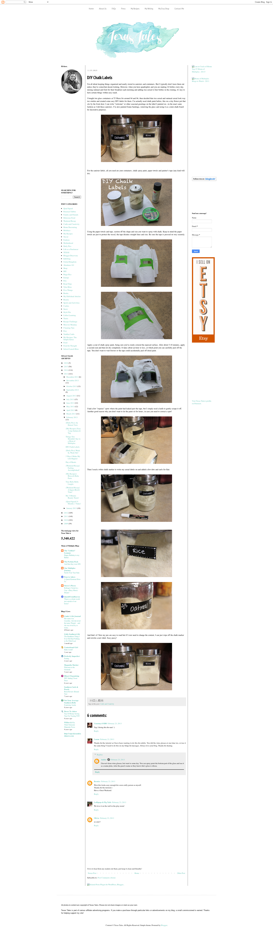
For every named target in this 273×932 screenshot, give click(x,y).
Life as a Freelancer (70, 249)
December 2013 (72, 377)
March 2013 (71, 413)
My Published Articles (72, 296)
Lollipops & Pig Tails (102, 802)
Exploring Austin (70, 705)
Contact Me (179, 8)
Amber (103, 759)
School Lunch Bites (71, 349)
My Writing (149, 8)
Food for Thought (70, 345)
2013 (66, 373)
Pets (65, 280)
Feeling (66, 658)
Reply (96, 731)
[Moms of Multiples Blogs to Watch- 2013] (202, 81)
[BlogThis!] (94, 700)
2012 (66, 512)
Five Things (68, 290)
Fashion (66, 240)
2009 (66, 523)
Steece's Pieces (70, 585)
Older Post (181, 873)
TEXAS (66, 252)
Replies (100, 754)
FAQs (114, 8)
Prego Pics (67, 274)
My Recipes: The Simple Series (70, 338)
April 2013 (70, 410)
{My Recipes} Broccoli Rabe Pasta (72, 475)
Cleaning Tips (68, 328)
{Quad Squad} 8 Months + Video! (73, 502)
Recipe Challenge (70, 321)
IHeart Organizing (71, 675)
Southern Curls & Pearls (71, 688)
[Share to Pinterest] (102, 700)
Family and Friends (70, 214)
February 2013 (72, 417)
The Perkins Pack (71, 561)
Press (123, 8)
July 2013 (70, 399)
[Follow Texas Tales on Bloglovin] (204, 180)
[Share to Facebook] (99, 700)
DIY (65, 271)
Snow (65, 309)
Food (65, 342)
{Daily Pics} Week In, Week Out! (73, 451)
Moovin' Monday (70, 324)
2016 (66, 363)
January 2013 (71, 508)
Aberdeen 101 (68, 265)
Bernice (97, 781)
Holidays (66, 230)
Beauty (66, 299)
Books (65, 293)
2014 (66, 370)
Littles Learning (69, 315)
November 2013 (72, 380)
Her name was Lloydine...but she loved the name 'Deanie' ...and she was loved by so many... (72, 623)
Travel (65, 236)
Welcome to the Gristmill (69, 668)
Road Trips (67, 284)
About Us (102, 8)
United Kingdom (69, 261)
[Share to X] (96, 700)
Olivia (96, 818)
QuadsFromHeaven (72, 596)
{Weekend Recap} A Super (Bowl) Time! (73, 489)
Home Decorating (70, 227)
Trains (65, 318)
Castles (66, 306)
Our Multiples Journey (69, 569)
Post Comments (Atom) (106, 877)
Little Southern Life (72, 634)
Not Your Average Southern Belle (71, 701)
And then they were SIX (72, 564)
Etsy (65, 331)
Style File (67, 312)
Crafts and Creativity (107, 704)
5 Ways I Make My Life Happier (73, 457)
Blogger (164, 925)
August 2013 (71, 395)
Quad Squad (68, 208)
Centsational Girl (71, 647)
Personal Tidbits (69, 211)
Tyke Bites (67, 287)
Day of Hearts (71, 462)
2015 (66, 366)
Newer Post (92, 873)
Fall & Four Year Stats (71, 572)
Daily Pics (67, 246)
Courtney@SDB (100, 723)
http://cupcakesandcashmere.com (72, 734)
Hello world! (68, 649)
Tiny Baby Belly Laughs (72, 482)
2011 (66, 516)
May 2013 (70, 406)
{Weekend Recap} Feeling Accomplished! (73, 467)
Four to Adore (69, 576)
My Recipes (135, 8)
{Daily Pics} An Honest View (72, 423)
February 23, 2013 (115, 723)
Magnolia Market (71, 665)
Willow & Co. (69, 722)
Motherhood (68, 243)
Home (91, 8)
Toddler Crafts (68, 334)
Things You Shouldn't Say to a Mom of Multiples (73, 440)
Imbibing (67, 258)
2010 (66, 520)
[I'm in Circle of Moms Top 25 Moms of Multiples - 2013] (202, 71)
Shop (65, 268)
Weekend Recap (69, 221)
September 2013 (72, 390)
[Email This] (91, 700)
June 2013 (70, 403)
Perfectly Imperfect (72, 656)
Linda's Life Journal (72, 616)
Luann (96, 739)
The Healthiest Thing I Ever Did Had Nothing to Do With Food (72, 638)
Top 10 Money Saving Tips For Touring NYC (72, 714)
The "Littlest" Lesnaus (69, 551)
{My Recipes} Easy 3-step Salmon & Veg (73, 430)
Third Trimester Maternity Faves (69, 726)
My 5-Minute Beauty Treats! (72, 496)
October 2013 (71, 386)
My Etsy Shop (163, 8)
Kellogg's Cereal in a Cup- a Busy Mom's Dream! (71, 590)
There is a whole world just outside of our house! (72, 601)
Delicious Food (69, 218)
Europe (66, 277)
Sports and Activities (71, 302)
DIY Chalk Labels (72, 447)
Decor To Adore (70, 711)
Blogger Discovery (70, 255)
